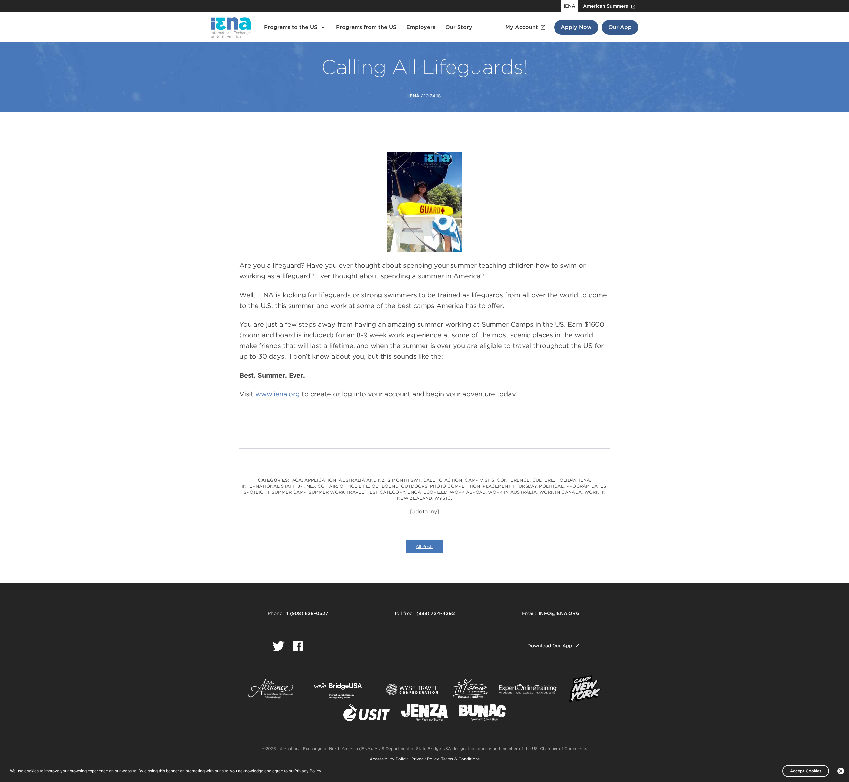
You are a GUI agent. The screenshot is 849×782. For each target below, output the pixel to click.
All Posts (424, 546)
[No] (840, 771)
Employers (420, 27)
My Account (521, 27)
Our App (620, 27)
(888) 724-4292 (435, 613)
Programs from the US (366, 27)
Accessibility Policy (389, 758)
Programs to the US (290, 27)
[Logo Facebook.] (298, 646)
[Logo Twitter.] (278, 646)
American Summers (605, 6)
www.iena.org (277, 394)
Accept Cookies (805, 770)
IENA (569, 6)
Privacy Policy (425, 758)
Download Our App (549, 645)
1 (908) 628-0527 (307, 613)
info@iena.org (559, 613)
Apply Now (576, 27)
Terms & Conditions (460, 758)
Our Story (458, 27)
